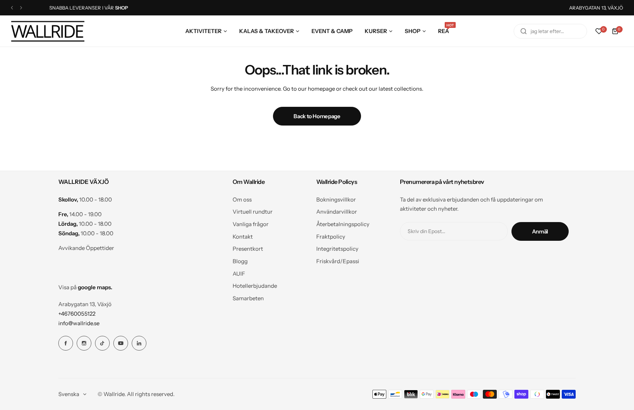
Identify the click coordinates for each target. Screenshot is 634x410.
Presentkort (248, 248)
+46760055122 (76, 313)
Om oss (242, 199)
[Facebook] (65, 343)
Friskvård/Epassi (337, 261)
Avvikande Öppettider (86, 247)
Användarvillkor (336, 211)
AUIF (239, 273)
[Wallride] (47, 31)
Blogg (240, 261)
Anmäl (540, 231)
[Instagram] (84, 343)
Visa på (85, 287)
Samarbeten (248, 298)
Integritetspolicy (337, 248)
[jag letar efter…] (523, 31)
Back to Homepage (317, 116)
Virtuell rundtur (253, 211)
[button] (12, 8)
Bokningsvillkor (336, 199)
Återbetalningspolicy (342, 224)
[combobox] (550, 31)
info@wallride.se (78, 323)
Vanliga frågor (251, 224)
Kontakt (243, 236)
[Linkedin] (139, 343)
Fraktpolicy (330, 236)
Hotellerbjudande (255, 285)
